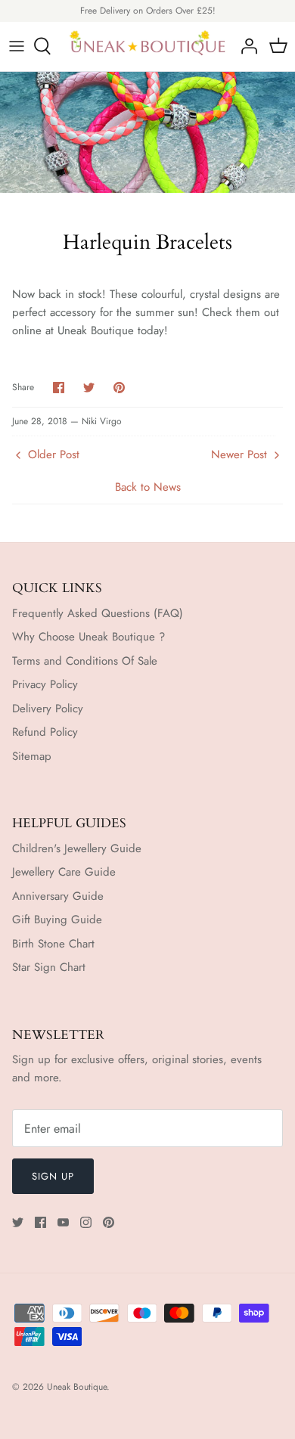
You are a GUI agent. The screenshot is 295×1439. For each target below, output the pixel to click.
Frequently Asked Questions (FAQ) (97, 613)
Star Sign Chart (48, 967)
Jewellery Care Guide (64, 872)
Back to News (148, 487)
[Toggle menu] (16, 46)
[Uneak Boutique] (147, 46)
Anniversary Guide (58, 896)
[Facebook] (40, 1222)
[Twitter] (17, 1222)
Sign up (53, 1176)
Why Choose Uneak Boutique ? (88, 636)
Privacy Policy (45, 684)
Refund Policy (45, 732)
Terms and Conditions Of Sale (84, 661)
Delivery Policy (47, 708)
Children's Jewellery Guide (76, 848)
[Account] (245, 46)
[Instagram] (86, 1222)
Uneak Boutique (77, 1387)
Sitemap (31, 756)
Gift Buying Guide (57, 919)
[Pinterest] (108, 1222)
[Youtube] (63, 1222)
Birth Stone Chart (53, 943)
